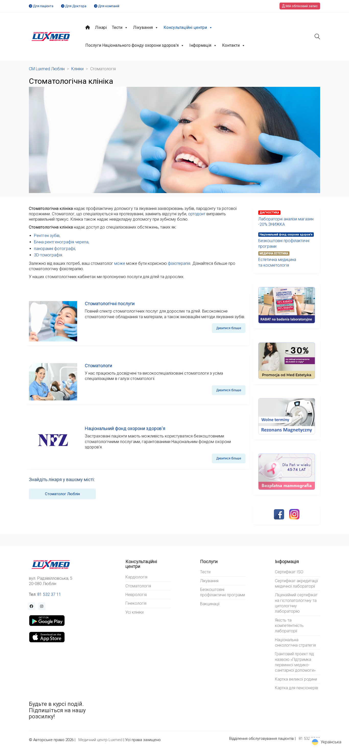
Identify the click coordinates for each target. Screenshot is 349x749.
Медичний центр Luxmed (100, 740)
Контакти (231, 45)
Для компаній (108, 6)
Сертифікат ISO (289, 571)
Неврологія (136, 594)
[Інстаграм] (294, 514)
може (119, 263)
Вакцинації (209, 603)
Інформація (200, 45)
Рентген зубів (47, 235)
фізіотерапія (179, 263)
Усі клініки (134, 612)
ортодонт (196, 213)
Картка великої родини (296, 679)
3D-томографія (48, 255)
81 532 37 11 (49, 594)
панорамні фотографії (54, 248)
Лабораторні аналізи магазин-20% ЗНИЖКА (285, 222)
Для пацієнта (43, 6)
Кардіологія (136, 577)
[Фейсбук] (279, 514)
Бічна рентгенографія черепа (61, 242)
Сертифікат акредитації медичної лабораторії (296, 583)
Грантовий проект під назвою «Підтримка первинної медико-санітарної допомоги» (295, 662)
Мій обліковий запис (301, 6)
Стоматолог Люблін (62, 494)
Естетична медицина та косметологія (277, 262)
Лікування (143, 27)
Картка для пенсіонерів (296, 687)
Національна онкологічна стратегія (295, 642)
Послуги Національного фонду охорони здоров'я (132, 45)
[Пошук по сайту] (317, 37)
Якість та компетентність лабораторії (289, 626)
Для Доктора (75, 6)
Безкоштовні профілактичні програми (283, 243)
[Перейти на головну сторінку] (51, 36)
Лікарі (101, 27)
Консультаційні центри (185, 27)
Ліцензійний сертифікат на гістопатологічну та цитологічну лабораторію (296, 603)
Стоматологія (138, 586)
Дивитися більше (228, 328)
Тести (117, 27)
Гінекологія (135, 603)
